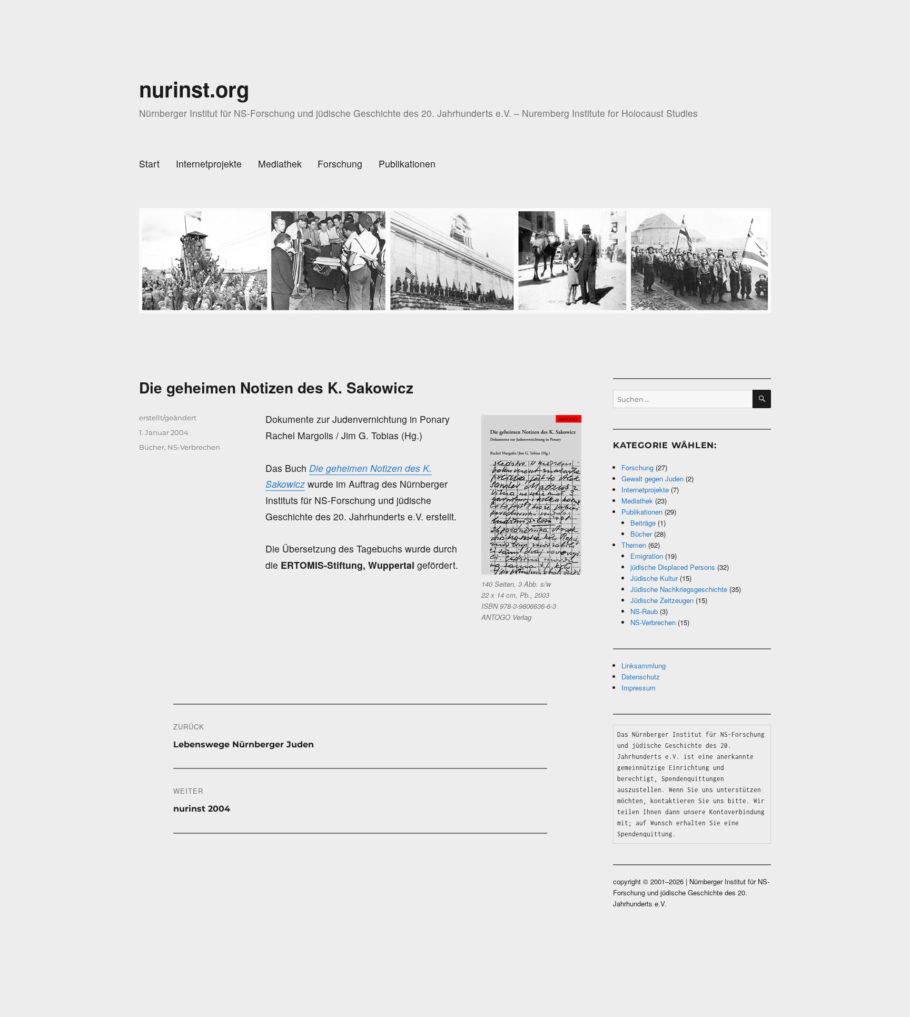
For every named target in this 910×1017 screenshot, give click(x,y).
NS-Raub (644, 611)
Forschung (340, 163)
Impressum (638, 688)
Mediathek (280, 163)
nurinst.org (194, 89)
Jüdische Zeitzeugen (662, 600)
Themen (633, 545)
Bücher (151, 447)
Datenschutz (640, 677)
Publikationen (407, 163)
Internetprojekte (209, 163)
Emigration (646, 556)
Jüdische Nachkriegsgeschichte (678, 589)
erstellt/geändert (167, 417)
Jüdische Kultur (654, 578)
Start (149, 163)
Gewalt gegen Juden (652, 478)
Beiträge (643, 523)
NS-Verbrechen (193, 447)
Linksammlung (643, 665)
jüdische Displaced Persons (672, 567)
